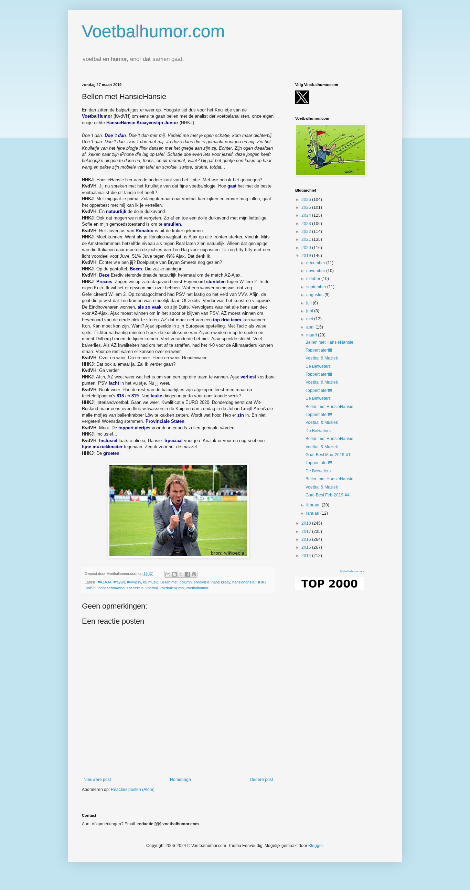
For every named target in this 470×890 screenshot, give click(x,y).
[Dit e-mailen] (167, 574)
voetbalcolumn (172, 588)
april (311, 327)
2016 (306, 539)
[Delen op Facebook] (187, 574)
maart (312, 335)
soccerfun (135, 588)
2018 (306, 523)
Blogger (315, 845)
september (316, 287)
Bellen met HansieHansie (329, 342)
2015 (306, 547)
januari (313, 513)
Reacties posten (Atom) (132, 789)
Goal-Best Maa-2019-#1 (328, 454)
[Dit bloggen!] (174, 574)
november (316, 270)
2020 (306, 247)
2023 (306, 223)
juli (309, 303)
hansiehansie (243, 582)
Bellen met (169, 582)
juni (310, 311)
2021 (306, 239)
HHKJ (261, 582)
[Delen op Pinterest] (194, 574)
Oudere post (261, 779)
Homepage (180, 779)
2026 (306, 199)
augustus (315, 294)
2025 (306, 207)
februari (314, 505)
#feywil (119, 582)
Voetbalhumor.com (153, 31)
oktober (313, 278)
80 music (150, 582)
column (186, 582)
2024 (306, 215)
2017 (306, 531)
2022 (306, 231)
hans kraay (221, 582)
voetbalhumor (197, 588)
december (316, 262)
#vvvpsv (134, 582)
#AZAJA (104, 582)
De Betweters (318, 366)
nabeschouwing (111, 588)
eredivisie (202, 582)
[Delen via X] (181, 574)
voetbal (152, 588)
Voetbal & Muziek (322, 358)
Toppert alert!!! (319, 350)
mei (310, 319)
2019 (306, 255)
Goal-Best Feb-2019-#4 (328, 495)
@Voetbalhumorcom (352, 571)
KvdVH (90, 588)
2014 (306, 555)
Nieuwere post (97, 779)
